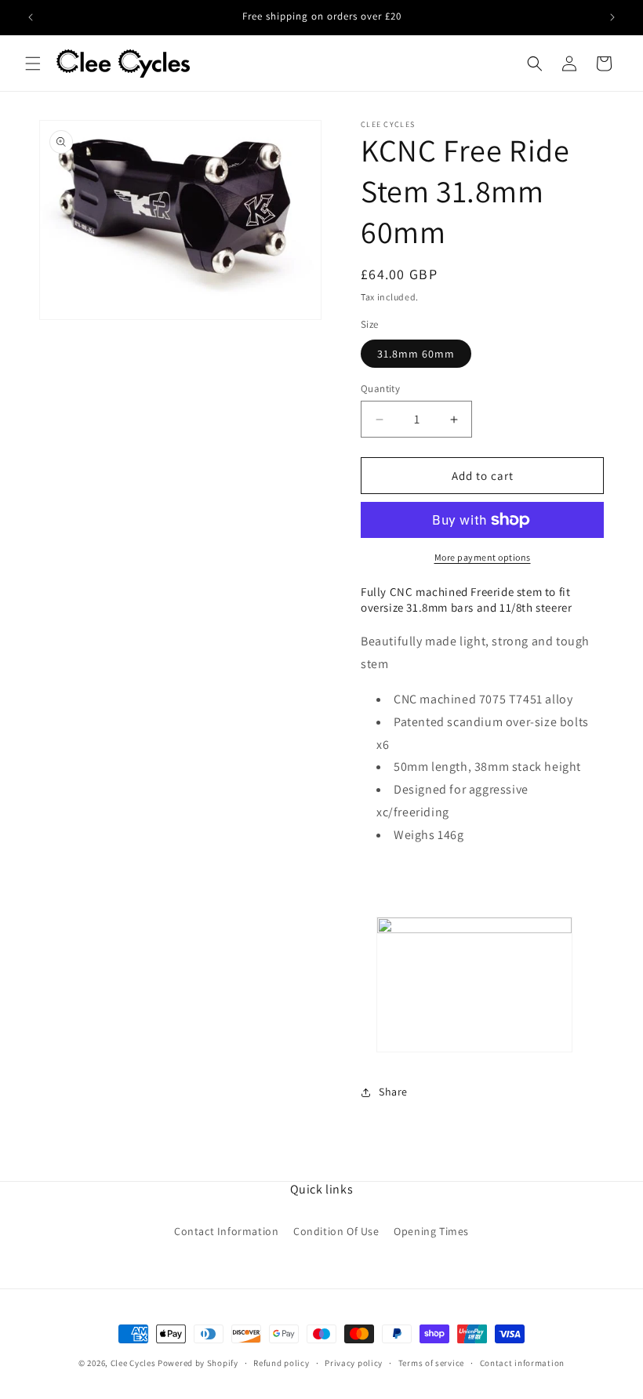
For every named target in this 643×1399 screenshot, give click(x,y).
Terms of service (431, 1362)
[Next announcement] (612, 17)
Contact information (522, 1362)
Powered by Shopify (198, 1362)
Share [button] (393, 1092)
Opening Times (431, 1231)
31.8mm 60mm (416, 354)
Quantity (380, 388)
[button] (33, 63)
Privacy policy (354, 1362)
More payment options (482, 557)
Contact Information (226, 1231)
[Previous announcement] (30, 17)
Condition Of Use (336, 1231)
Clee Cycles (133, 1362)
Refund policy (281, 1362)
